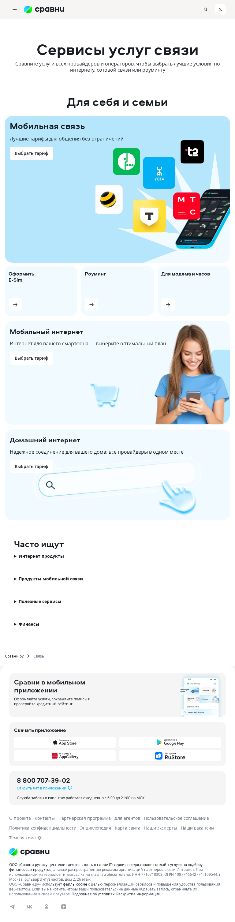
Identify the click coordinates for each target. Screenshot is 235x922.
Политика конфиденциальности (42, 828)
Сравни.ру (14, 656)
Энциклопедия (95, 828)
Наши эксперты (160, 828)
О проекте (20, 818)
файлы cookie (75, 884)
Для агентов (127, 818)
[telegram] (12, 907)
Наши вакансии (197, 828)
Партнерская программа (84, 818)
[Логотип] (29, 852)
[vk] (29, 907)
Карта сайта (127, 828)
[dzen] (64, 907)
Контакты (45, 818)
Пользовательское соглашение (176, 818)
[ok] (46, 907)
